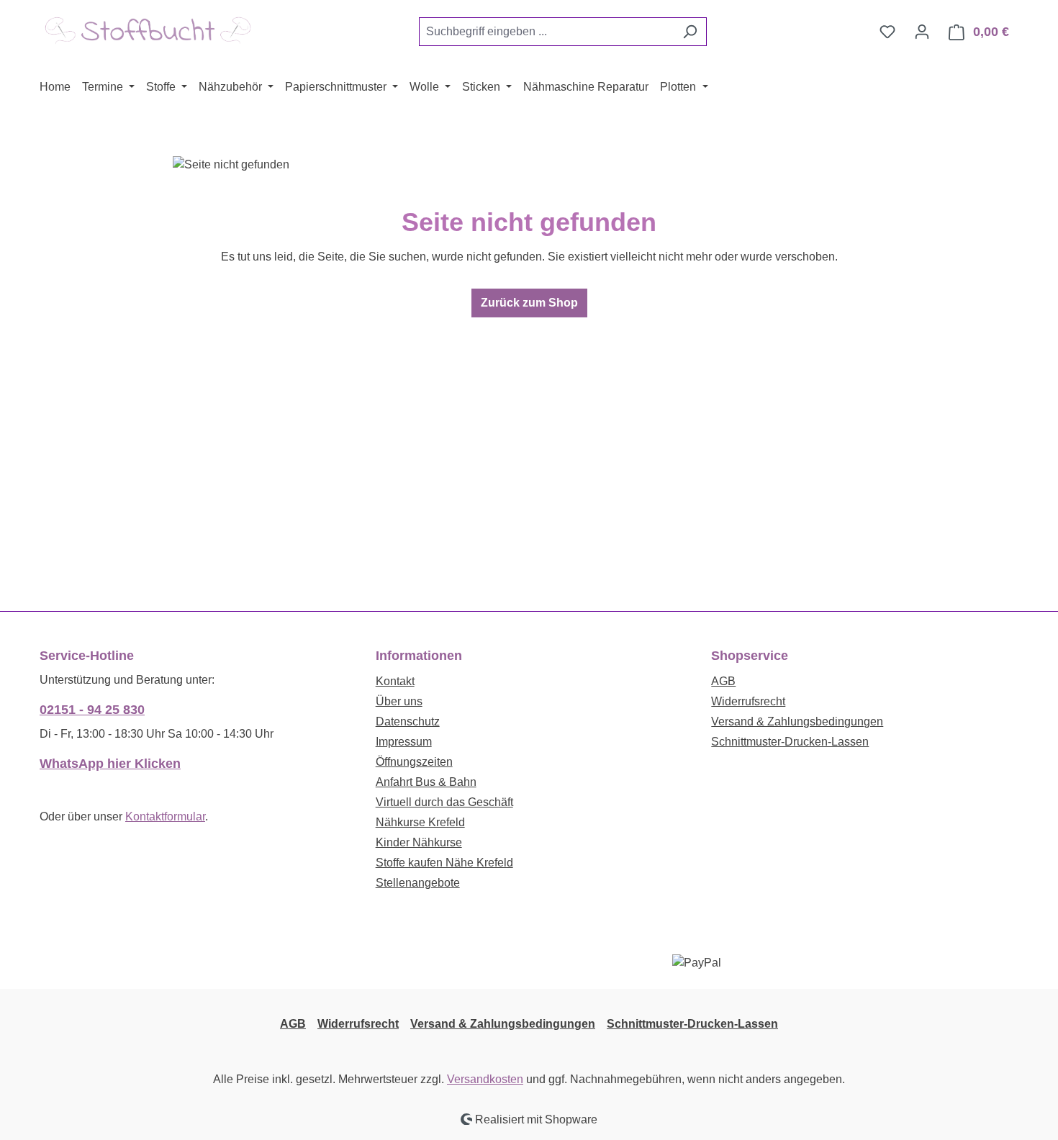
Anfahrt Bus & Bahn (426, 782)
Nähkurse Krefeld (420, 822)
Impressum (404, 742)
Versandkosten (485, 1079)
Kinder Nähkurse (419, 842)
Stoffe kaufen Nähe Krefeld (444, 862)
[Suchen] (690, 31)
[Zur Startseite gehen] (148, 29)
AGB (723, 681)
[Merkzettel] (887, 31)
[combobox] (546, 31)
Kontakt (395, 681)
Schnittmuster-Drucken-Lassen (790, 742)
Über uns (399, 701)
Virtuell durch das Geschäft (444, 802)
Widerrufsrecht (748, 701)
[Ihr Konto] (922, 31)
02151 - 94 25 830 (92, 709)
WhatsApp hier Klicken (110, 763)
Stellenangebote (418, 883)
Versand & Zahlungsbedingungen (797, 721)
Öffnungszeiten (414, 762)
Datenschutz (408, 721)
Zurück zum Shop (529, 303)
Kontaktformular (165, 816)
